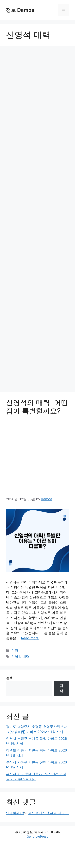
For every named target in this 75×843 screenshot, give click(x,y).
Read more (30, 638)
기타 (14, 650)
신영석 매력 (20, 657)
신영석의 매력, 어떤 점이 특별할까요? (37, 406)
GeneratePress (37, 836)
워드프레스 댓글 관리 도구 (48, 813)
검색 (9, 678)
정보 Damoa (20, 10)
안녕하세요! (15, 813)
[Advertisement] (37, 220)
